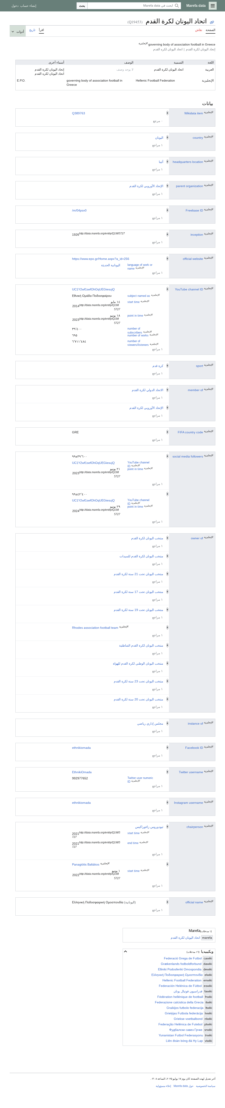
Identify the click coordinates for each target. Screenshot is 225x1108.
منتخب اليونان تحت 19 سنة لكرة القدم (138, 610)
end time (132, 843)
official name (194, 902)
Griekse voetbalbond (188, 1019)
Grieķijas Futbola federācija (184, 1013)
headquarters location (188, 162)
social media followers (187, 456)
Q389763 (78, 113)
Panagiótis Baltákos (85, 864)
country (198, 137)
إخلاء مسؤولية (163, 1086)
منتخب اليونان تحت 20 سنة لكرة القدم (138, 699)
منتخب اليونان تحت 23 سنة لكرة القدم (138, 681)
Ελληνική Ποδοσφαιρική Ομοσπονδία (177, 975)
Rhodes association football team (95, 627)
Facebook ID (194, 747)
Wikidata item (193, 113)
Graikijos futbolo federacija (185, 1008)
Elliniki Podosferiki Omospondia (179, 969)
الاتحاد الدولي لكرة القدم (147, 390)
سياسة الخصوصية (205, 1086)
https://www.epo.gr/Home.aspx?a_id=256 (100, 259)
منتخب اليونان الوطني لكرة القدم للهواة (138, 663)
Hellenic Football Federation (181, 980)
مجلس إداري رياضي (150, 723)
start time (133, 302)
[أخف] (125, 951)
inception (197, 234)
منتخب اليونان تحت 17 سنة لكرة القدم (138, 592)
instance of (195, 723)
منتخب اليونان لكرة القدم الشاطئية (141, 645)
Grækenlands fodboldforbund (181, 964)
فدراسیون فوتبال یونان (188, 991)
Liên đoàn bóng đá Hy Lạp (184, 1040)
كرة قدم (157, 366)
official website (193, 259)
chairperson (195, 827)
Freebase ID (194, 210)
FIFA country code (190, 432)
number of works (138, 335)
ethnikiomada (81, 747)
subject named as (138, 295)
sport (199, 366)
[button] (213, 6)
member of (195, 390)
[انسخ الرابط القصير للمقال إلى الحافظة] (212, 22)
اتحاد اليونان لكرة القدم (185, 937)
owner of (197, 538)
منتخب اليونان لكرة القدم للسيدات (141, 556)
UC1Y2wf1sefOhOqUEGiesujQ (93, 289)
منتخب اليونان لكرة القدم (147, 538)
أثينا (161, 162)
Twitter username (191, 772)
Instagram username (188, 802)
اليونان (159, 137)
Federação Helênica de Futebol (180, 1024)
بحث (82, 5)
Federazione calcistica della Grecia (179, 1002)
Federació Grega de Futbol (183, 958)
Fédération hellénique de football (180, 997)
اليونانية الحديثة (110, 265)
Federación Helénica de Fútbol (180, 986)
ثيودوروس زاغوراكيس (149, 827)
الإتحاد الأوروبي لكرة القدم (146, 186)
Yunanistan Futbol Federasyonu (181, 1035)
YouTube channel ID (189, 289)
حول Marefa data (183, 1086)
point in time (135, 315)
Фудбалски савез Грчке (185, 1029)
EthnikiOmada (82, 772)
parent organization (189, 186)
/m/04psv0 (79, 210)
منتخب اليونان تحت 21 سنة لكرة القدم (138, 574)
